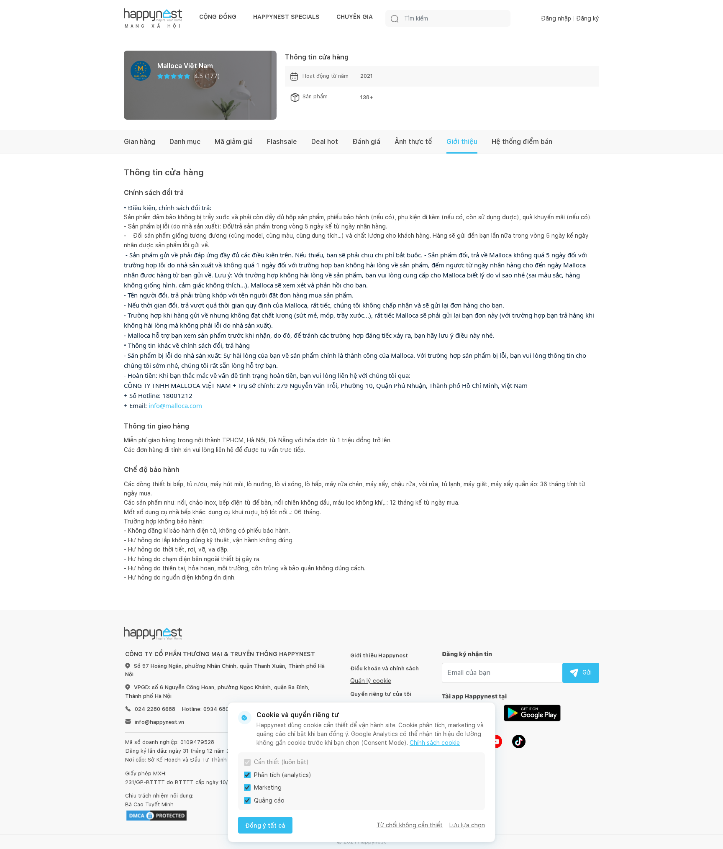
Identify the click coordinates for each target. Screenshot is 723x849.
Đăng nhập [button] (556, 18)
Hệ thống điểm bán (522, 142)
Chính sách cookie (435, 742)
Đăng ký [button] (587, 18)
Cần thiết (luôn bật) (281, 762)
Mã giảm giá (234, 142)
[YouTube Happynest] (495, 741)
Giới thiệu (461, 142)
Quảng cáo (269, 800)
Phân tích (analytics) (282, 775)
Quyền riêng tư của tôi (380, 694)
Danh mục (184, 142)
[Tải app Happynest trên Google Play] (532, 712)
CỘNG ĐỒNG (217, 16)
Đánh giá (366, 142)
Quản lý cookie (370, 680)
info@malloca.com (175, 405)
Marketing (268, 787)
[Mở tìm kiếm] (394, 18)
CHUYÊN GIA (354, 16)
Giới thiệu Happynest (379, 655)
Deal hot (324, 142)
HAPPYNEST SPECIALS (286, 16)
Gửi (587, 672)
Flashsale (282, 142)
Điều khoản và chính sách (384, 668)
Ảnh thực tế (413, 142)
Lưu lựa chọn (467, 825)
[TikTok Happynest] (519, 741)
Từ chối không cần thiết (410, 825)
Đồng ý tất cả (265, 825)
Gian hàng (139, 142)
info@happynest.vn (159, 722)
